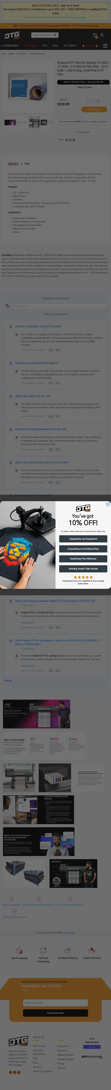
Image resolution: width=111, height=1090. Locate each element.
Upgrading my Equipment (83, 539)
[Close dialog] (108, 504)
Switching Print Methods (83, 559)
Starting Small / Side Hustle (83, 569)
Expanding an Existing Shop (83, 549)
